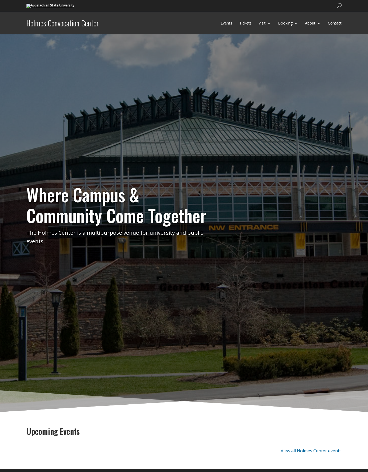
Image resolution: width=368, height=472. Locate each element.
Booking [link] (285, 23)
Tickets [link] (245, 23)
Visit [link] (262, 23)
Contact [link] (335, 23)
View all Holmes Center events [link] (311, 451)
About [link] (310, 23)
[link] (50, 5)
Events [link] (226, 23)
